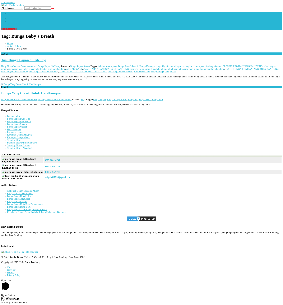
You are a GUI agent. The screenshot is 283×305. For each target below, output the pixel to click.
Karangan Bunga (15, 132)
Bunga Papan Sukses (80, 66)
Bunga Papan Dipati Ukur (19, 196)
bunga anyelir (99, 99)
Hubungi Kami (14, 24)
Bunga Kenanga (147, 66)
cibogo (177, 66)
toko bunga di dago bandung (153, 69)
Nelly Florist (7, 66)
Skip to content (8, 2)
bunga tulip (157, 99)
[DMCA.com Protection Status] (141, 221)
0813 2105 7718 (9, 29)
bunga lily (160, 66)
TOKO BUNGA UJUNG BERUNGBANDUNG (83, 71)
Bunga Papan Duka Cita (18, 118)
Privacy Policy (14, 275)
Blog (83, 99)
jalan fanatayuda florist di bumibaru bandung (44, 69)
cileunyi (218, 66)
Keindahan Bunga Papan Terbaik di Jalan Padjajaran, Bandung (36, 212)
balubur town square (107, 66)
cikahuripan (198, 66)
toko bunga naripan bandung (14, 71)
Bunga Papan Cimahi (17, 201)
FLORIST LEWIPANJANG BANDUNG (243, 66)
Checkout (11, 270)
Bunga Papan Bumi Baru (19, 207)
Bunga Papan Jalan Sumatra (20, 193)
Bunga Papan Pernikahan (19, 121)
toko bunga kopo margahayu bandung (206, 69)
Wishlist (10, 272)
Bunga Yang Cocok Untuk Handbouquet (31, 93)
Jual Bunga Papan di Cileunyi (23, 60)
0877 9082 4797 (52, 160)
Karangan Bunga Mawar (18, 137)
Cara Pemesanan (15, 21)
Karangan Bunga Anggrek (19, 134)
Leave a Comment (37, 66)
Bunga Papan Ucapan (17, 126)
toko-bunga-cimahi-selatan (120, 71)
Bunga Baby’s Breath (128, 66)
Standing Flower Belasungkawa (22, 142)
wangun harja (157, 71)
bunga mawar (145, 99)
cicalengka (187, 66)
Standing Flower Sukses (18, 145)
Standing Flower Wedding (19, 148)
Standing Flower (15, 140)
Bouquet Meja (13, 116)
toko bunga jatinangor (178, 69)
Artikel (10, 16)
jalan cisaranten (15, 69)
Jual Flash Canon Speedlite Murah (23, 191)
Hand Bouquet (14, 129)
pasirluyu (134, 69)
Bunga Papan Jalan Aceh (18, 199)
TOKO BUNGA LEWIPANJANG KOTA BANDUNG (252, 69)
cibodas (169, 66)
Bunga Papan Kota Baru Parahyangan (25, 204)
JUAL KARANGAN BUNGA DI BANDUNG (106, 69)
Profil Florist (13, 13)
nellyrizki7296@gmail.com (58, 177)
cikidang (209, 66)
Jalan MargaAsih (74, 69)
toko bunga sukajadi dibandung (43, 71)
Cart (9, 267)
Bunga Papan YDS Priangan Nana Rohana (27, 209)
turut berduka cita (142, 71)
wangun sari (170, 71)
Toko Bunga (13, 18)
